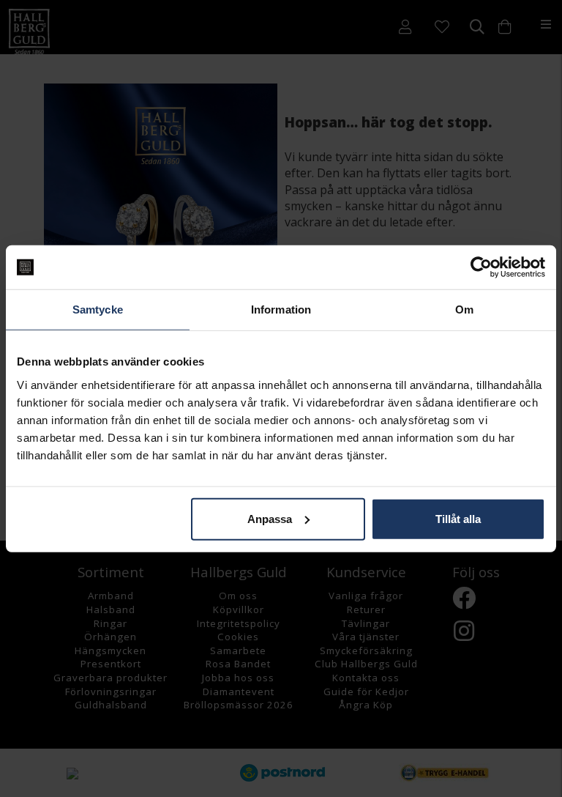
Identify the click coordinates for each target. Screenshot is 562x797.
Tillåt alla (458, 518)
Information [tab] (281, 309)
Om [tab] (464, 309)
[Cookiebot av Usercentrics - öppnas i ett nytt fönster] (481, 267)
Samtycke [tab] (97, 309)
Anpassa (269, 518)
